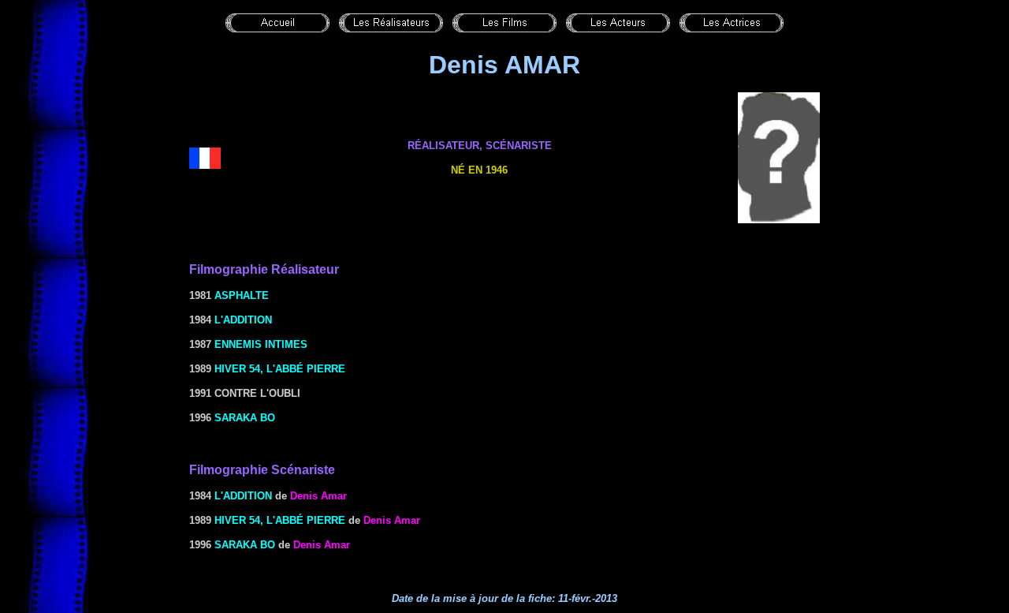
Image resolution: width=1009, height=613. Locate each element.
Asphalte (241, 295)
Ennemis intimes (260, 344)
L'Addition (243, 320)
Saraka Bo (244, 418)
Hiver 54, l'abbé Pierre (279, 369)
